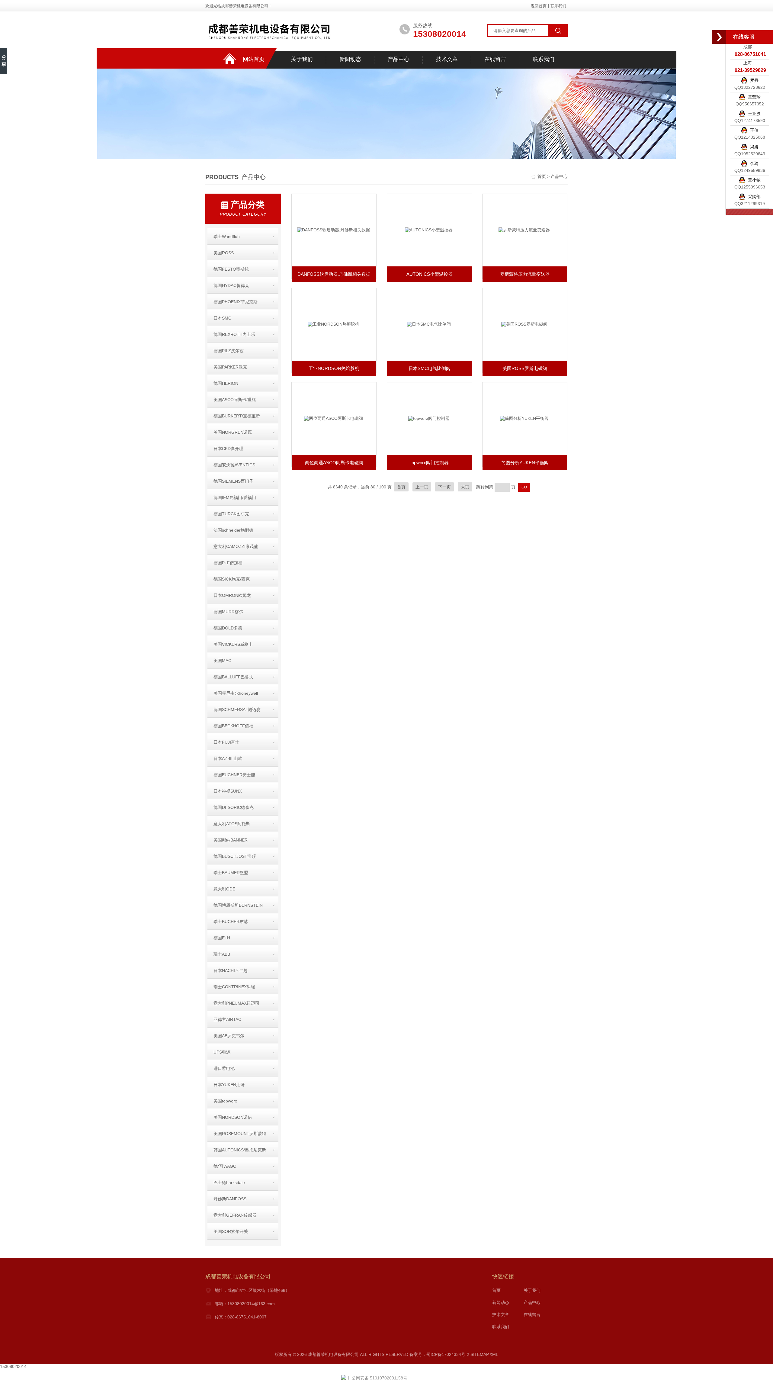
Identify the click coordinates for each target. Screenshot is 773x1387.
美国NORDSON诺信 (232, 1117)
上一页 (421, 486)
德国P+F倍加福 (227, 562)
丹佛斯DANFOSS (229, 1198)
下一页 (444, 486)
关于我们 (302, 59)
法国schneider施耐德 (233, 530)
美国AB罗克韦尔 (228, 1035)
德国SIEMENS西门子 (233, 481)
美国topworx (225, 1101)
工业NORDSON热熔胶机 (334, 368)
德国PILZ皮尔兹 (228, 350)
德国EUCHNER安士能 (234, 774)
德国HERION (225, 383)
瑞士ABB (221, 954)
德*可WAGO (224, 1166)
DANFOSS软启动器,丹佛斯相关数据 (333, 274)
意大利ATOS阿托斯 (231, 823)
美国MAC (222, 660)
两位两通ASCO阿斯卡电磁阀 (334, 462)
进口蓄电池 (224, 1068)
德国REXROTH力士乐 (234, 334)
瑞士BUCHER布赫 (230, 921)
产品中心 (398, 59)
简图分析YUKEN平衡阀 (525, 462)
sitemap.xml (484, 1354)
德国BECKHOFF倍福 (233, 725)
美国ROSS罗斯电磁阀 (524, 368)
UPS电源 (221, 1052)
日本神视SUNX (227, 791)
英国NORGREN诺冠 (232, 432)
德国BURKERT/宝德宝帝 (236, 416)
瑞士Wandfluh (226, 236)
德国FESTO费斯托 (231, 269)
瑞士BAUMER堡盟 (230, 872)
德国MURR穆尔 (228, 611)
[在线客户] (719, 37)
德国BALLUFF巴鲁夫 (233, 676)
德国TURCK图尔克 (231, 513)
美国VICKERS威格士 (233, 644)
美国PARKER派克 (230, 367)
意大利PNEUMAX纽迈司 (236, 1003)
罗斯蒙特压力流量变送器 (525, 274)
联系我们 (558, 6)
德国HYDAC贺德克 (231, 285)
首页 (542, 176)
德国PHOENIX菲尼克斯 (235, 301)
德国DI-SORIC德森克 (233, 807)
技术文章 (447, 59)
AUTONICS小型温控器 (429, 274)
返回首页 (539, 6)
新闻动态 (350, 59)
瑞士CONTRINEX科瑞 (234, 986)
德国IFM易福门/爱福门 (234, 497)
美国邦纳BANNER (230, 840)
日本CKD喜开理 (228, 448)
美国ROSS (223, 252)
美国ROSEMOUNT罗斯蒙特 (239, 1133)
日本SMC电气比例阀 (430, 368)
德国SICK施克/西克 (231, 579)
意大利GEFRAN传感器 (234, 1215)
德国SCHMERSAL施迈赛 (237, 709)
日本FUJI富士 (226, 742)
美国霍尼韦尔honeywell (235, 693)
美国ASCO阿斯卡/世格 (234, 399)
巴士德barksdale (229, 1182)
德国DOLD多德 (227, 628)
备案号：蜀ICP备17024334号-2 (439, 1354)
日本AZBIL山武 (227, 758)
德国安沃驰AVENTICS (234, 464)
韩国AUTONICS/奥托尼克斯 (239, 1149)
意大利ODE (224, 889)
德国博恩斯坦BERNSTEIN (238, 905)
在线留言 (495, 59)
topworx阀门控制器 (429, 462)
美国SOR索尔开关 (230, 1231)
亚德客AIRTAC (227, 1019)
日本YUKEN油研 (229, 1084)
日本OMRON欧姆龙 (232, 595)
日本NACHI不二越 (230, 970)
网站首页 (254, 59)
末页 (465, 486)
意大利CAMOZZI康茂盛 (235, 546)
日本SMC (222, 318)
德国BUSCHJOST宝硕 (234, 856)
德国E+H (221, 937)
